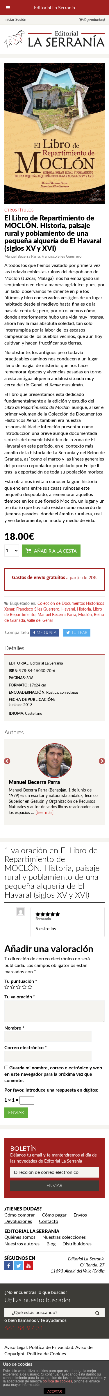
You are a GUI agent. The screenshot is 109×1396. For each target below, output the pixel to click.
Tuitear (79, 633)
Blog (51, 1244)
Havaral (68, 609)
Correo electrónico (25, 1047)
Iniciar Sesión (15, 20)
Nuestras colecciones (64, 1237)
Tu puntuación (20, 981)
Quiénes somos (19, 1237)
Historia (84, 609)
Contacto (48, 1221)
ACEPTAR (54, 1391)
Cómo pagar (54, 1215)
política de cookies (57, 1381)
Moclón (85, 615)
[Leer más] (44, 813)
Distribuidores (77, 1244)
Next (102, 761)
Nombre (14, 1028)
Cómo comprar (19, 1215)
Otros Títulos (18, 210)
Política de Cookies (46, 1354)
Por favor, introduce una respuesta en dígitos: (51, 1090)
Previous (7, 761)
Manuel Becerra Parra (56, 615)
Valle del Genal (40, 621)
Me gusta (46, 633)
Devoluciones (18, 1221)
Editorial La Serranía (54, 7)
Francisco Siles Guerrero (37, 609)
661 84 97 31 (24, 1328)
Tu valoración (19, 997)
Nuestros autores (22, 1244)
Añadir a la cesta (55, 551)
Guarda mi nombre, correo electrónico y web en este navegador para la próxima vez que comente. (53, 1074)
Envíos (80, 1215)
